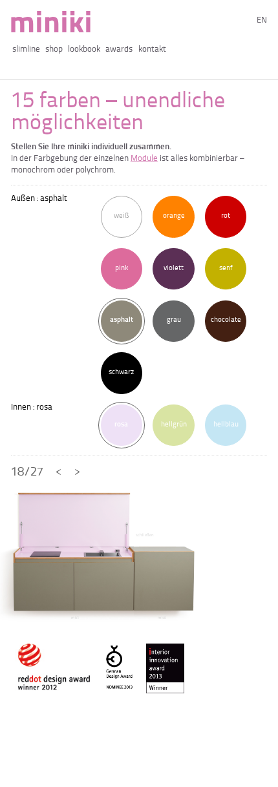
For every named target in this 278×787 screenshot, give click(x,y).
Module (144, 158)
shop (54, 49)
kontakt (152, 49)
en (262, 20)
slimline (26, 49)
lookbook (84, 49)
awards (119, 49)
